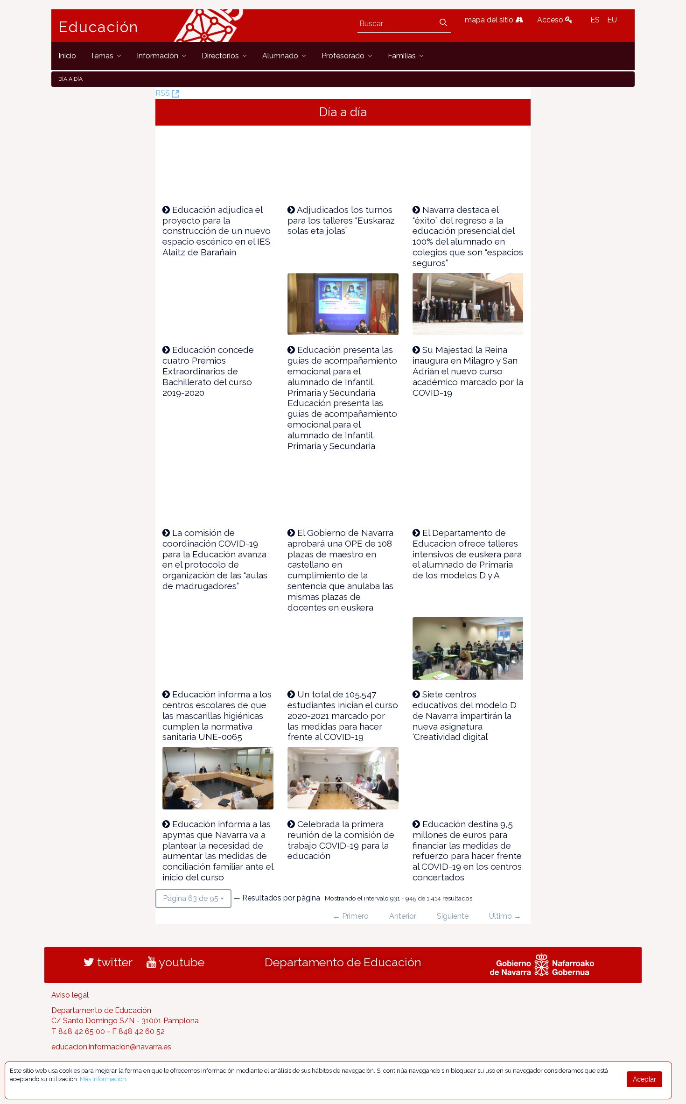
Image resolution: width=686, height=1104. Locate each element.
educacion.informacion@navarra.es (111, 1046)
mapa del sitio (490, 19)
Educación (98, 27)
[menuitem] (67, 56)
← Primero (351, 916)
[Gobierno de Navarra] (542, 963)
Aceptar (644, 1079)
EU (612, 19)
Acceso (551, 19)
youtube (180, 962)
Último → (505, 916)
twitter (113, 962)
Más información (103, 1079)
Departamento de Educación (343, 962)
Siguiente (453, 916)
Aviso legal (70, 995)
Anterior (402, 916)
